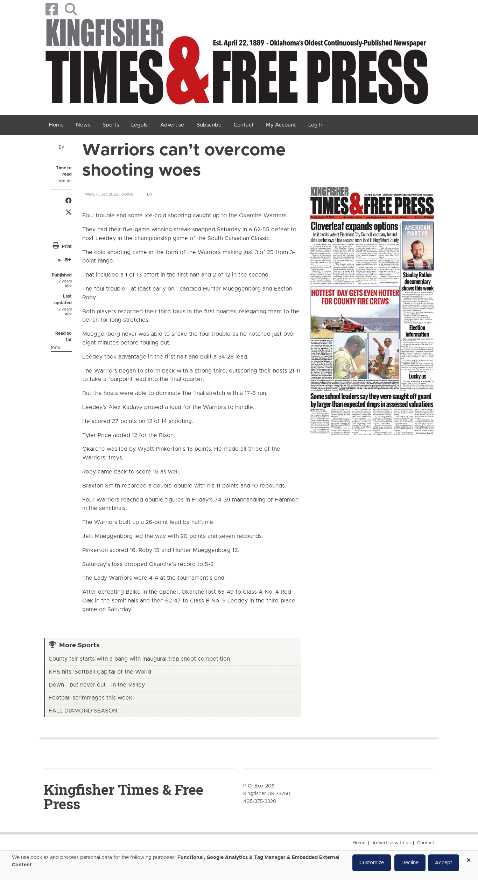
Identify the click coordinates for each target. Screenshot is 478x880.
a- (60, 260)
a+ (68, 260)
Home (359, 843)
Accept (443, 862)
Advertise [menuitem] (172, 125)
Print (67, 246)
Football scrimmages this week (90, 698)
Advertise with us (391, 843)
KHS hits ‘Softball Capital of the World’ (101, 672)
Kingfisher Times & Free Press (123, 796)
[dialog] (239, 865)
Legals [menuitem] (139, 125)
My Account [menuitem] (281, 125)
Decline (410, 862)
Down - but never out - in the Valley (97, 685)
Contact (425, 843)
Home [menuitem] (56, 125)
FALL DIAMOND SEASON (83, 711)
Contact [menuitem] (244, 125)
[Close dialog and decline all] (468, 857)
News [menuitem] (83, 125)
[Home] (236, 64)
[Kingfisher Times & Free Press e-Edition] (372, 305)
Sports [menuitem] (111, 125)
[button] (71, 9)
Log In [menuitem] (316, 125)
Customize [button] (371, 862)
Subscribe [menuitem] (209, 125)
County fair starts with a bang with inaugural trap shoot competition (139, 659)
